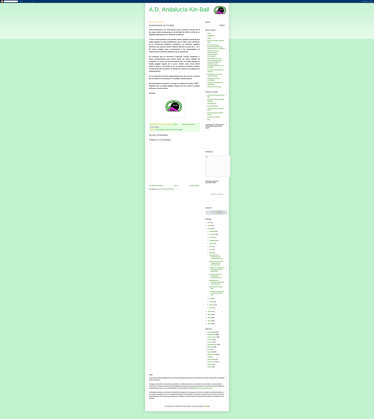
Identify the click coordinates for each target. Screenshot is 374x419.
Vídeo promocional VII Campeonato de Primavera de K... (216, 263)
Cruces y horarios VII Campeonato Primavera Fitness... (216, 275)
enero (211, 308)
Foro (208, 349)
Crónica (209, 339)
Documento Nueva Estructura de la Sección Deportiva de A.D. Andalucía (216, 46)
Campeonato (211, 334)
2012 (209, 317)
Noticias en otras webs (214, 87)
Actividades (211, 332)
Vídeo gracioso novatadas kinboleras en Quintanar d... (216, 282)
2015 (209, 228)
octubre (212, 237)
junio (211, 249)
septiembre (213, 240)
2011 (209, 321)
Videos (209, 38)
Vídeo (209, 367)
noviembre (212, 234)
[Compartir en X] (154, 127)
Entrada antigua (194, 185)
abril (211, 298)
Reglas (180, 129)
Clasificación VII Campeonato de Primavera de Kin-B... (216, 256)
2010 (209, 324)
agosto (211, 243)
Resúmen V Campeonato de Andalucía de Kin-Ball (216, 293)
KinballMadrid (211, 103)
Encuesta (210, 342)
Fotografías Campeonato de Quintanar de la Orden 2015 (217, 269)
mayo (211, 252)
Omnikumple (211, 359)
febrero (211, 305)
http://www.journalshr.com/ (203, 388)
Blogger (207, 406)
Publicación (174, 129)
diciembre (212, 231)
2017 (209, 222)
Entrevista (210, 347)
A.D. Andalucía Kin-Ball (179, 9)
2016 (209, 225)
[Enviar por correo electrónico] (151, 127)
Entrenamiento (160, 129)
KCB (208, 119)
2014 (209, 311)
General (168, 129)
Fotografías (211, 35)
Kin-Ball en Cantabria (213, 117)
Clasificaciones (212, 337)
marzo (211, 302)
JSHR (208, 357)
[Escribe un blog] (152, 127)
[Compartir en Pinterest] (158, 127)
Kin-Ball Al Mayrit (212, 106)
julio (211, 246)
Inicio (176, 185)
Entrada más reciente (156, 185)
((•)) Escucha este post (188, 124)
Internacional (211, 354)
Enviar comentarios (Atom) (165, 189)
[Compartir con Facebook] (156, 127)
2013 (209, 314)
